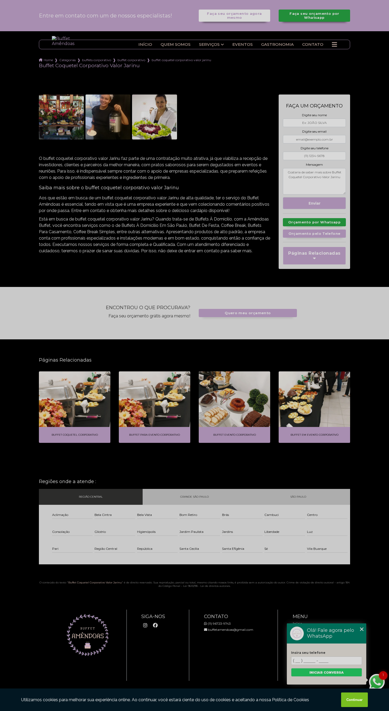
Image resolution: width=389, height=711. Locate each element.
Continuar (354, 700)
